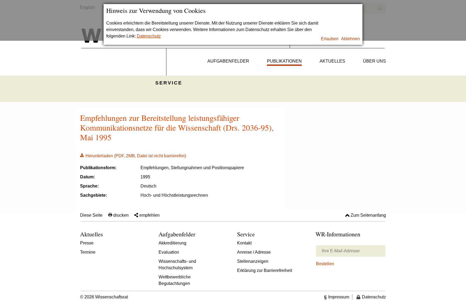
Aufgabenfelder (228, 61)
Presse (87, 243)
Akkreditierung (172, 243)
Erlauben (329, 38)
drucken (121, 215)
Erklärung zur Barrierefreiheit (264, 270)
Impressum (338, 297)
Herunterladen (133, 155)
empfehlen (149, 215)
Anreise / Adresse (254, 252)
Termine (87, 252)
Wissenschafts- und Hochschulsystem (177, 264)
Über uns (374, 61)
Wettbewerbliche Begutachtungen (175, 280)
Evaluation (169, 252)
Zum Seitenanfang (368, 215)
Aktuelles (332, 61)
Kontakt (244, 243)
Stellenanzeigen (252, 261)
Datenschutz (149, 36)
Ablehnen (350, 38)
